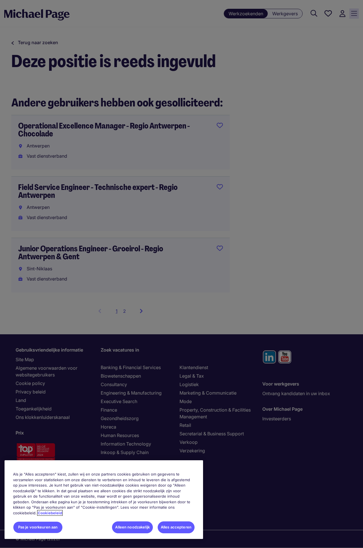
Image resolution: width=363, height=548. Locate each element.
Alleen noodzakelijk (132, 527)
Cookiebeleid (50, 513)
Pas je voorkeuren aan (38, 527)
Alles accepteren (176, 527)
